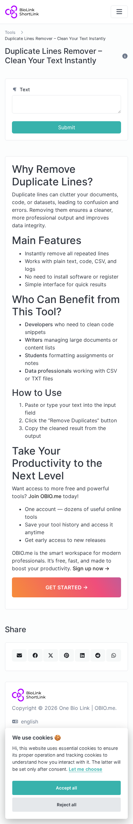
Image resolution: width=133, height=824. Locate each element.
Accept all (66, 787)
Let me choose (85, 769)
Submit (66, 127)
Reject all (67, 804)
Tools (10, 32)
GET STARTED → (67, 587)
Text (24, 90)
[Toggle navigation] (119, 11)
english (28, 721)
